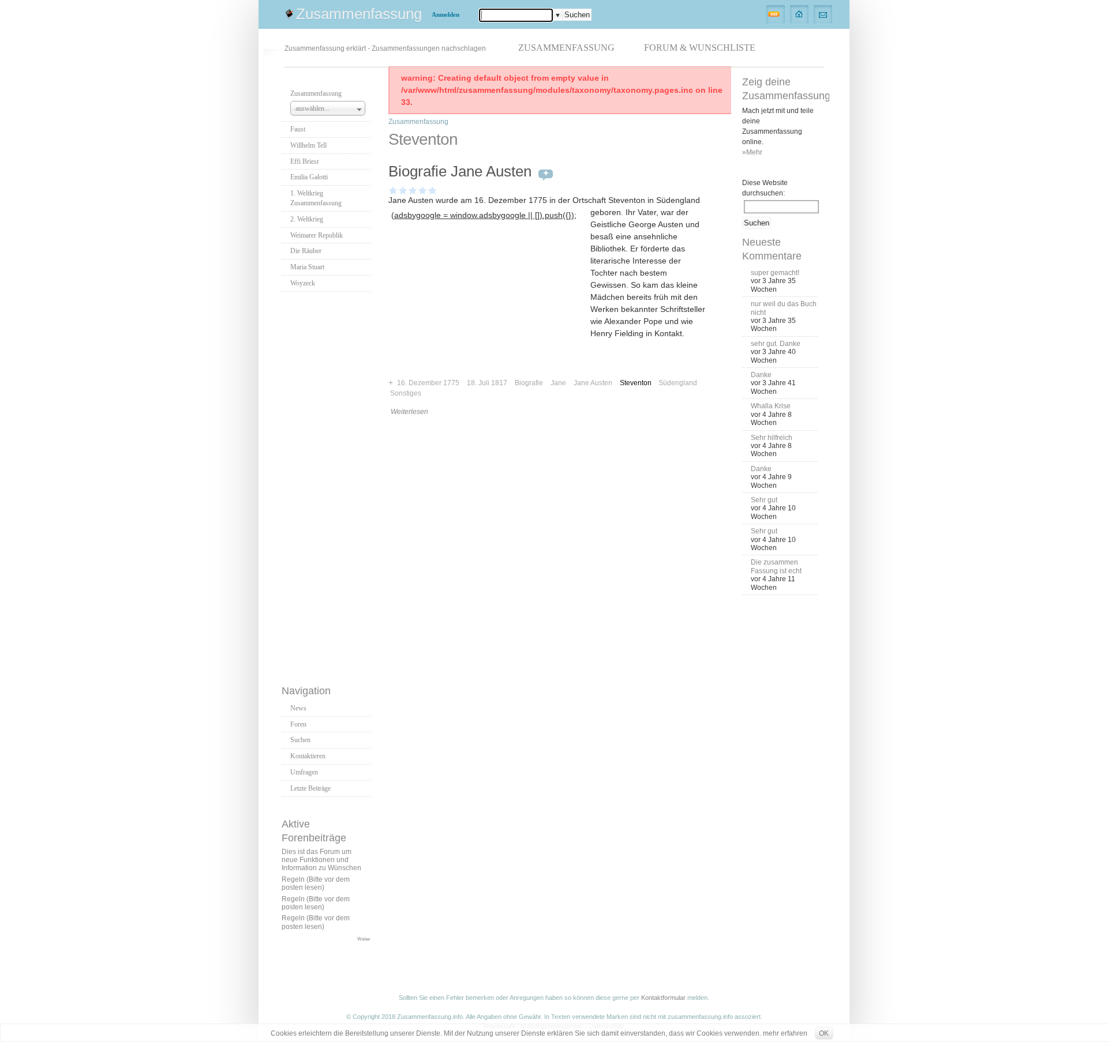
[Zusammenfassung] (799, 13)
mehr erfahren (785, 1033)
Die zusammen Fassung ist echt (776, 566)
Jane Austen (593, 383)
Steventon (636, 383)
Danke (761, 375)
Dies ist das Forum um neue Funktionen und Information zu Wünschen (321, 860)
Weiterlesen (409, 412)
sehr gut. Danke (775, 344)
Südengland (677, 383)
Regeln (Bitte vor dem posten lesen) (316, 883)
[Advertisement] (328, 485)
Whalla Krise (771, 406)
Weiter (363, 939)
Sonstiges (405, 393)
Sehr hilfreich (771, 438)
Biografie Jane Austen (459, 171)
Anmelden (445, 14)
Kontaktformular (663, 997)
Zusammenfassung (359, 14)
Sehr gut (764, 500)
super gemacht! (775, 273)
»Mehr (752, 152)
